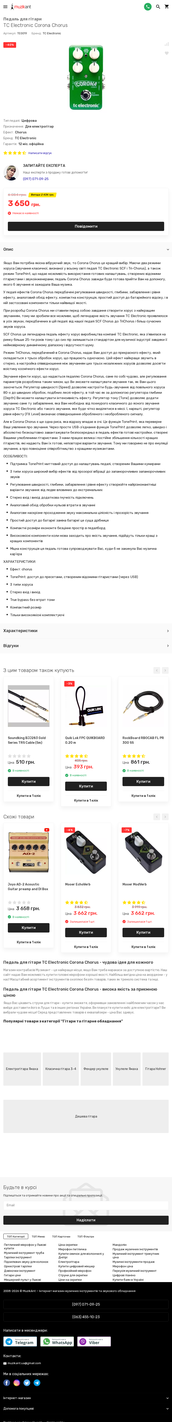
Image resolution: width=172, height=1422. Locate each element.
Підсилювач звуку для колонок (26, 1261)
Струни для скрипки (73, 1275)
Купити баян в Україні (128, 1279)
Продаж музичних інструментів (135, 1249)
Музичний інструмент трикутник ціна (136, 1255)
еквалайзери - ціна (101, 1012)
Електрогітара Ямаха (22, 1069)
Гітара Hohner (155, 1069)
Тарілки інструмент (18, 1257)
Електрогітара (68, 1261)
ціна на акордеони (149, 975)
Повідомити (86, 226)
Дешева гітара (86, 1116)
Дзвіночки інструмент (19, 1270)
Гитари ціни (12, 1275)
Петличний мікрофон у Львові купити (25, 1246)
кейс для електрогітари (141, 1008)
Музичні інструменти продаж (134, 1261)
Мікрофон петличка (72, 1249)
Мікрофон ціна (123, 1266)
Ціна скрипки (67, 1244)
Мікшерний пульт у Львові (22, 1279)
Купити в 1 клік (29, 796)
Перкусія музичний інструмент (135, 1270)
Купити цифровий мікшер (76, 1266)
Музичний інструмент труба (24, 1253)
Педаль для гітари (22, 19)
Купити (29, 781)
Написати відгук (40, 153)
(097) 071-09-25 (36, 179)
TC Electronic (52, 33)
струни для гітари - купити (52, 1003)
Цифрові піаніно (124, 1275)
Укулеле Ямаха (127, 1069)
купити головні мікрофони (65, 975)
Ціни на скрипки (70, 1279)
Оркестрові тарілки (18, 1266)
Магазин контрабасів (19, 970)
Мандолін (120, 1244)
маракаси (115, 970)
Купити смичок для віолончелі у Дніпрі (81, 1255)
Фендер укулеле (96, 1069)
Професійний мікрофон (74, 1270)
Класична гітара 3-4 (60, 1069)
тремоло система (133, 979)
